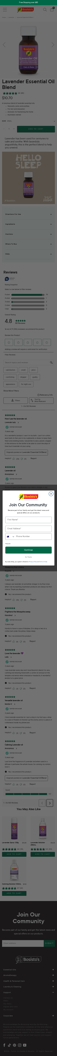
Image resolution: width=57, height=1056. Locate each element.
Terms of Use (43, 562)
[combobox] (10, 536)
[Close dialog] (51, 494)
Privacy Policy (33, 562)
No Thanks (28, 557)
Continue (28, 550)
